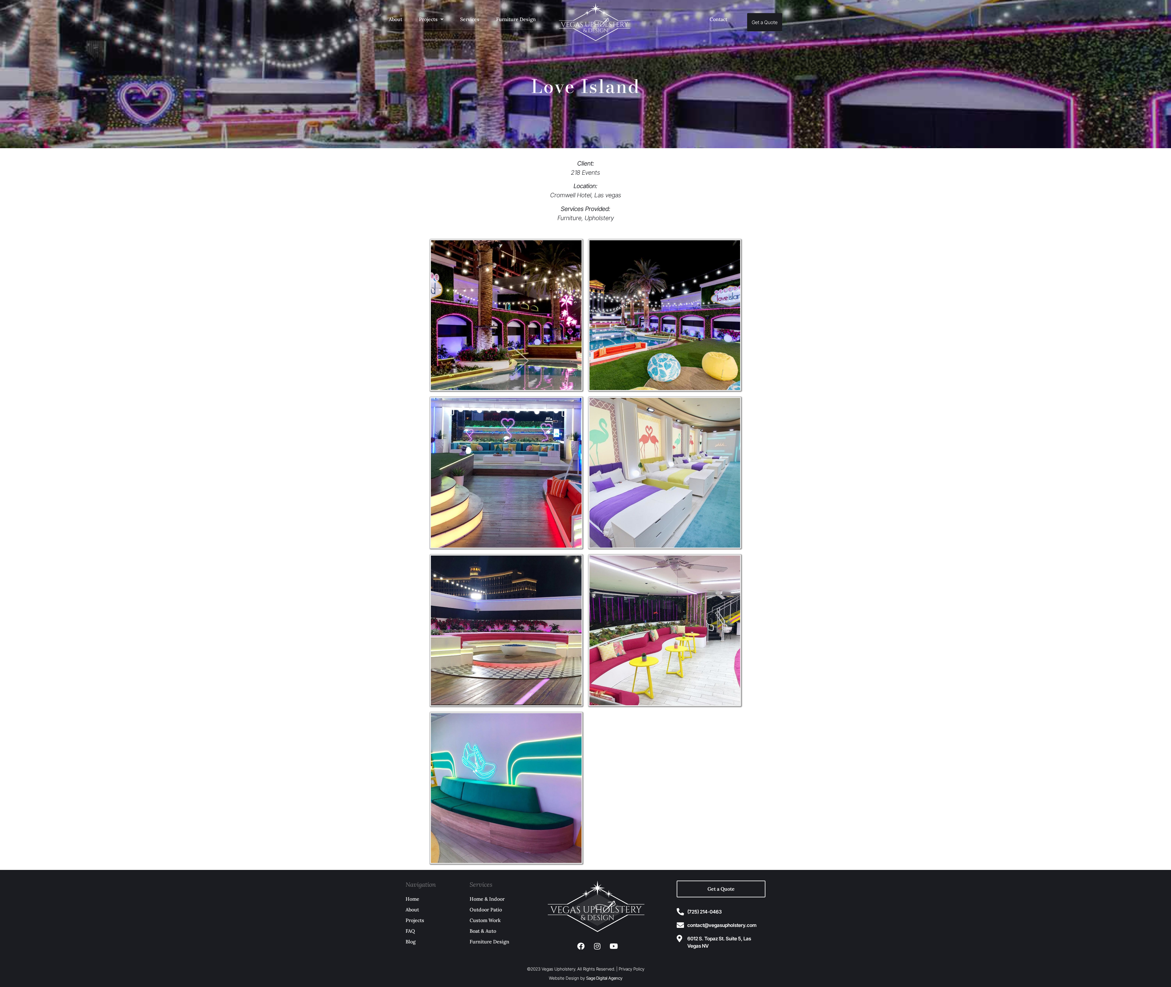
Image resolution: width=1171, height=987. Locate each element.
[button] (431, 19)
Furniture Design (516, 19)
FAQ (410, 931)
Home (412, 899)
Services (469, 19)
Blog (411, 942)
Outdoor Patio (486, 910)
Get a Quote (765, 22)
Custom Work (485, 920)
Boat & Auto (483, 931)
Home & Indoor (487, 899)
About (395, 19)
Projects (428, 19)
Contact (718, 19)
